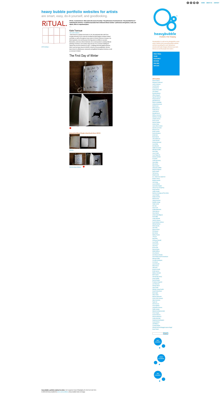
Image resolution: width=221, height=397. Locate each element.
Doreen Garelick (156, 157)
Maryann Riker (156, 258)
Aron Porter (155, 244)
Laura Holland (156, 184)
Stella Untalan (156, 309)
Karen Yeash (155, 329)
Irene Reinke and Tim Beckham (160, 256)
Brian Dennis (155, 137)
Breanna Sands (156, 269)
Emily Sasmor (155, 271)
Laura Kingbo (155, 195)
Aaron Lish (155, 207)
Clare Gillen (155, 162)
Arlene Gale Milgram (157, 215)
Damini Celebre (156, 122)
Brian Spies (155, 293)
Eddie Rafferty (156, 251)
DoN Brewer (155, 106)
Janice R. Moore (156, 220)
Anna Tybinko (155, 305)
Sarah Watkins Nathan (158, 222)
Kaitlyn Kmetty (156, 196)
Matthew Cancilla (156, 117)
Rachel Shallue (156, 280)
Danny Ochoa (155, 229)
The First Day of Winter (75, 167)
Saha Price (155, 245)
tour (155, 56)
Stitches (71, 150)
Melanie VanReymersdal (158, 311)
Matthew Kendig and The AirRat (160, 193)
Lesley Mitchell (156, 218)
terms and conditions (62, 392)
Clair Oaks (155, 227)
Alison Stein (155, 294)
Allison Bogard (156, 95)
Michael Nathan (156, 224)
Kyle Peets (155, 238)
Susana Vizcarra (156, 314)
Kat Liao (154, 206)
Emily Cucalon (156, 131)
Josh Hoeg (155, 182)
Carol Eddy (155, 144)
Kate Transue (155, 304)
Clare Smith (155, 287)
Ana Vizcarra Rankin (157, 255)
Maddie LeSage (156, 202)
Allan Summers (156, 300)
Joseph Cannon (156, 118)
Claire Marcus (155, 211)
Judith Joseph (156, 191)
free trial (157, 54)
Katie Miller (155, 216)
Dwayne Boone (156, 98)
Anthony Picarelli (156, 240)
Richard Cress (155, 129)
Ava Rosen (155, 262)
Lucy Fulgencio (156, 155)
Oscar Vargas (155, 313)
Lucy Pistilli (155, 242)
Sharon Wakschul (156, 316)
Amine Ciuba (155, 124)
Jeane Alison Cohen (157, 126)
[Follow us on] (187, 2)
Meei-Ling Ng (155, 225)
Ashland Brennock (157, 104)
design (156, 61)
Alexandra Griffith (156, 167)
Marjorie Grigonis (156, 169)
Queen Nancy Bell (156, 89)
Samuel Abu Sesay (157, 276)
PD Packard (155, 231)
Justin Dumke (155, 140)
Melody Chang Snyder (158, 289)
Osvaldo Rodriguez (157, 260)
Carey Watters (156, 322)
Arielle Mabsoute (156, 209)
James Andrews (156, 84)
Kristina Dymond (156, 142)
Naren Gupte (155, 171)
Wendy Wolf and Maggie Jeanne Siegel (162, 327)
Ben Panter (155, 233)
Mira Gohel (155, 164)
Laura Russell (155, 264)
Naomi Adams (156, 80)
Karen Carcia (155, 120)
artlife (156, 66)
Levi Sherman (155, 284)
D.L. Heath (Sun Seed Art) (158, 177)
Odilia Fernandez (156, 147)
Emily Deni (155, 135)
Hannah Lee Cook (157, 128)
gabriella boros (156, 100)
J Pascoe (154, 236)
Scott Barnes (155, 88)
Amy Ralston (155, 253)
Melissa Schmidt (156, 273)
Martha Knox (155, 198)
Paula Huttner (156, 189)
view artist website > (74, 33)
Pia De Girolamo (156, 133)
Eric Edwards (155, 146)
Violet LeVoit (155, 204)
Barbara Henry (156, 178)
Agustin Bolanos (156, 97)
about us (209, 3)
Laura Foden (155, 153)
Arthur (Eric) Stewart (157, 298)
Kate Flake (155, 151)
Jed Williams (155, 323)
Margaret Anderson (157, 82)
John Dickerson (156, 138)
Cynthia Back (155, 86)
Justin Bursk (155, 111)
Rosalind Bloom (156, 93)
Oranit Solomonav (157, 291)
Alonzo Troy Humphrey (158, 187)
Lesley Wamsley (156, 318)
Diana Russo (155, 265)
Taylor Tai (154, 302)
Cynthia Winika (156, 325)
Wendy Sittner (156, 285)
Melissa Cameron (156, 115)
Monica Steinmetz (157, 296)
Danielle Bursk (156, 113)
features (157, 59)
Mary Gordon (155, 166)
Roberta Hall (155, 175)
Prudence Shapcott (157, 282)
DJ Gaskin (154, 158)
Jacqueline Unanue (157, 307)
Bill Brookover (156, 108)
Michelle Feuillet (156, 149)
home (203, 3)
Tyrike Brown (155, 109)
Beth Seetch (155, 274)
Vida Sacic (154, 267)
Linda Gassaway (156, 160)
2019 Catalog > (45, 47)
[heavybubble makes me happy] (165, 39)
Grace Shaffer (155, 278)
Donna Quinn (155, 249)
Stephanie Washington (158, 320)
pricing (156, 63)
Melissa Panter (156, 235)
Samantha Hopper (157, 186)
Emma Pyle (155, 247)
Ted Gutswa (155, 173)
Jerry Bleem (155, 91)
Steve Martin (155, 213)
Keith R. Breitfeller (157, 102)
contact (216, 3)
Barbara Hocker (156, 180)
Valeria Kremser (156, 200)
